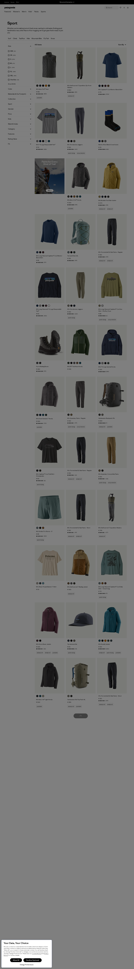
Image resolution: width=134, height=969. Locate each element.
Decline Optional (32, 960)
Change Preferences (26, 965)
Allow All (16, 960)
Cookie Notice (36, 953)
